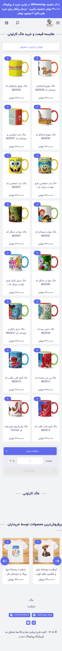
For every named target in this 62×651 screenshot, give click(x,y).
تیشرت (31, 606)
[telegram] (28, 623)
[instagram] (34, 623)
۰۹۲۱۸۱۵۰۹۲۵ (44, 615)
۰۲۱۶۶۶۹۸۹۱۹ (21, 615)
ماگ (31, 600)
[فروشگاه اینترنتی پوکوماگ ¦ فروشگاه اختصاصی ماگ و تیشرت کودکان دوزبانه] (50, 23)
